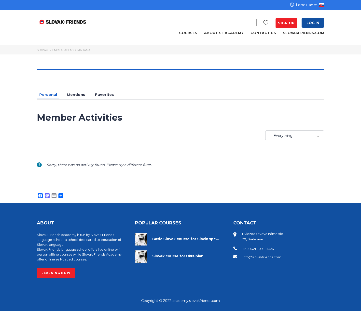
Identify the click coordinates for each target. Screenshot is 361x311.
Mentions (76, 94)
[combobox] (294, 135)
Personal (48, 94)
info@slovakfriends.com (262, 257)
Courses (188, 33)
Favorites (104, 94)
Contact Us (263, 33)
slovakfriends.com (303, 33)
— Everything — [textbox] (283, 135)
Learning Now (56, 273)
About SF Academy (224, 33)
